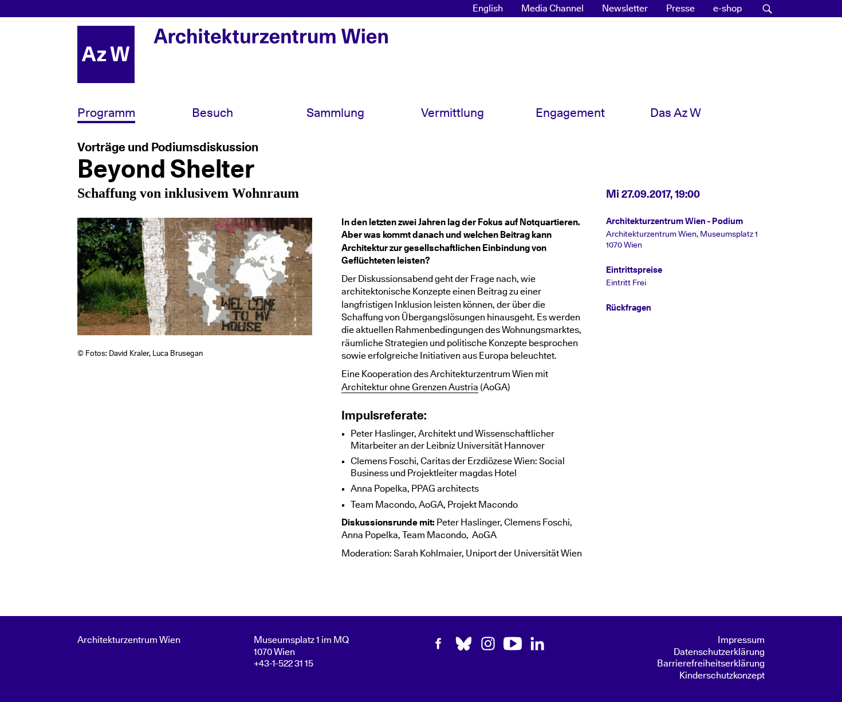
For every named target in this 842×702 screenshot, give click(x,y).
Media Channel (552, 8)
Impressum (741, 640)
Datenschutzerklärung (719, 652)
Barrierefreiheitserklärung (711, 663)
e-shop (727, 8)
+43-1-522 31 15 (283, 663)
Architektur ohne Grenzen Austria (409, 387)
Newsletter (625, 8)
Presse (680, 8)
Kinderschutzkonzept (722, 675)
